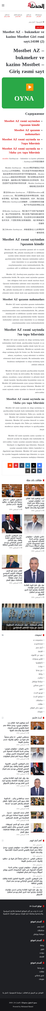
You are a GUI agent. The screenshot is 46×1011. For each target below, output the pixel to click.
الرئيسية (39, 22)
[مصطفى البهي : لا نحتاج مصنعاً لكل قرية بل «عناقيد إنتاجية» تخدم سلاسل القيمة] (12, 490)
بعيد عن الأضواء (37, 655)
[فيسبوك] (39, 465)
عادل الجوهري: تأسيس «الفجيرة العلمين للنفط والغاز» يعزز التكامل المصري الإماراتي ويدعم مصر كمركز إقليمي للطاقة (12, 540)
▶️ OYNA (24, 93)
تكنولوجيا (39, 662)
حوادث (40, 666)
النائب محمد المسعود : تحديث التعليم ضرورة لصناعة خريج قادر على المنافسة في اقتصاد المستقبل (15, 815)
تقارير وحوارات (37, 659)
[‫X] (33, 465)
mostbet (5, 158)
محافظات (39, 700)
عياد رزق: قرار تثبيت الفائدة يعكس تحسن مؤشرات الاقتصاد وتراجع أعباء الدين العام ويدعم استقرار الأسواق (34, 590)
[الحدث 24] (36, 5)
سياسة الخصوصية (15, 992)
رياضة (41, 674)
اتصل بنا (5, 992)
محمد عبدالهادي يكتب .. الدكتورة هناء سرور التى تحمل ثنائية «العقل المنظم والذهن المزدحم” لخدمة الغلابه (16, 802)
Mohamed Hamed (27, 1006)
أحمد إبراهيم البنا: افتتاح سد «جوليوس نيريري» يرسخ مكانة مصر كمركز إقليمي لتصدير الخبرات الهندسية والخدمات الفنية (34, 503)
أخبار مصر (32, 22)
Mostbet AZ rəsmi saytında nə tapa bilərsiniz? (21, 141)
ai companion (38, 640)
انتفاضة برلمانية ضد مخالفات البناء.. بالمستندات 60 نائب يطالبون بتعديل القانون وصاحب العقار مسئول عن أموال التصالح (23, 625)
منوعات (40, 711)
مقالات (40, 704)
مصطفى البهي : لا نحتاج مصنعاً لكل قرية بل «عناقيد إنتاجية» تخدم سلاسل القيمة (12, 503)
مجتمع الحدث (38, 696)
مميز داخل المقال (36, 708)
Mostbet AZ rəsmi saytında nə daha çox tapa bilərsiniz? (21, 150)
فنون (41, 689)
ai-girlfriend (38, 644)
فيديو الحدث (38, 693)
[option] (22, 617)
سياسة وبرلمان (37, 681)
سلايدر (40, 678)
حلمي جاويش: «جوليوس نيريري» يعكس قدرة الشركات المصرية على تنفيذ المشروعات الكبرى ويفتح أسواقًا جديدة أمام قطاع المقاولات (35, 542)
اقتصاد (40, 651)
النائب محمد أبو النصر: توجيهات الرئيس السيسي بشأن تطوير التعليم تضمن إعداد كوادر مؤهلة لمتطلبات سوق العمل (12, 575)
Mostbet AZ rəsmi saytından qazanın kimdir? (22, 123)
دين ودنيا (39, 670)
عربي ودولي (38, 685)
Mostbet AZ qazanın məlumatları (27, 132)
